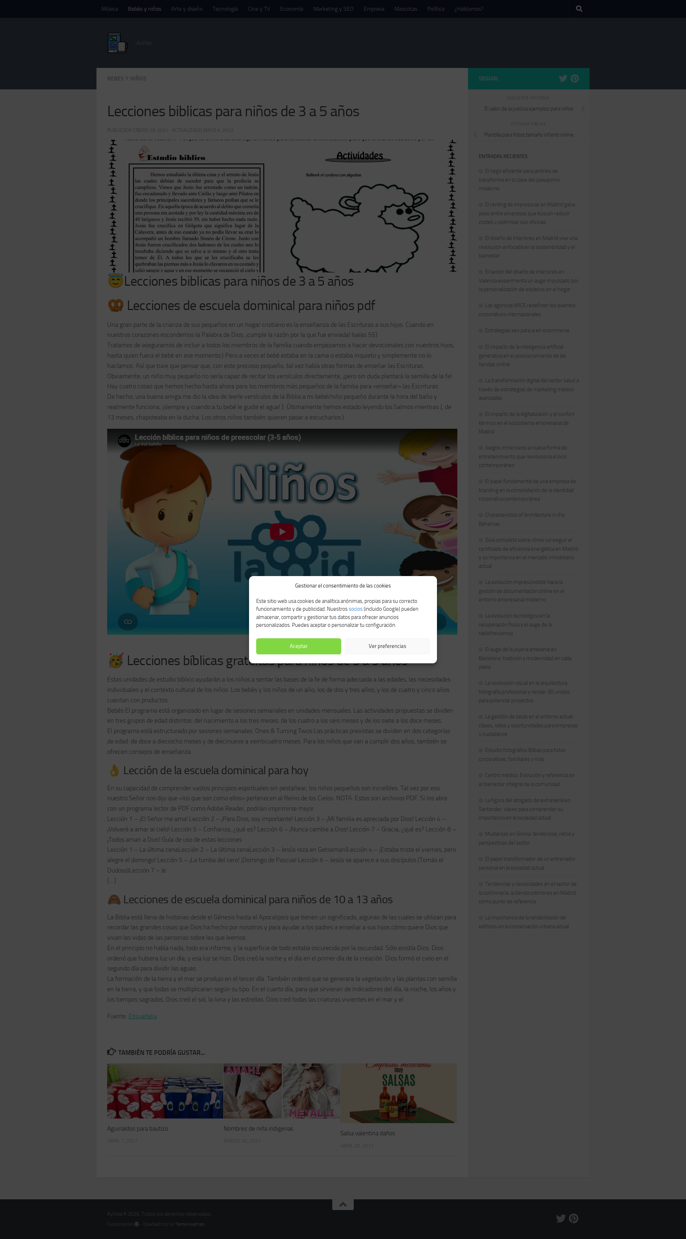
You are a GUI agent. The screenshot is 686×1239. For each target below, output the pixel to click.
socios (356, 609)
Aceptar (299, 646)
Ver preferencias (387, 646)
